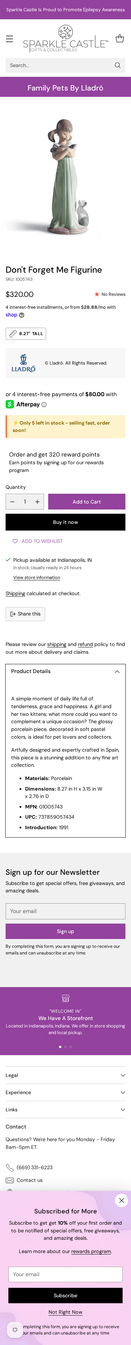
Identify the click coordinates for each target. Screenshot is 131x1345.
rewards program (91, 1251)
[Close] (121, 1200)
